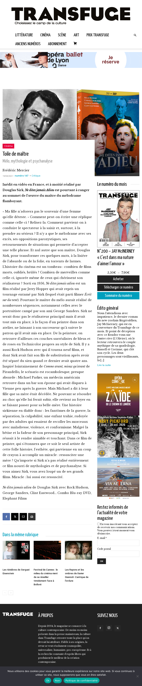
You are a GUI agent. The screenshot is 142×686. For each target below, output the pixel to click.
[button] (135, 35)
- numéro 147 (20, 175)
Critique (36, 175)
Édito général (107, 308)
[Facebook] (6, 516)
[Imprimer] (32, 516)
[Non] (137, 676)
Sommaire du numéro (118, 296)
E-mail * (102, 538)
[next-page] (11, 592)
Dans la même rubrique (20, 534)
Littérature (24, 35)
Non (57, 680)
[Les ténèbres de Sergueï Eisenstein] (16, 554)
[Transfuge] (71, 15)
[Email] (23, 516)
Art (76, 35)
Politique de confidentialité (81, 680)
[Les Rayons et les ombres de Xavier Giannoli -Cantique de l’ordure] (78, 554)
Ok (48, 680)
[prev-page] (5, 592)
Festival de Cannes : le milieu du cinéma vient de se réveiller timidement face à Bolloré (46, 577)
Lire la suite (104, 365)
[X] (14, 516)
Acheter (118, 279)
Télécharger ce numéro (118, 287)
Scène (62, 35)
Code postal (104, 548)
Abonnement (57, 44)
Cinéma (45, 35)
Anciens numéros (27, 44)
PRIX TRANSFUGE (98, 35)
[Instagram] (109, 628)
